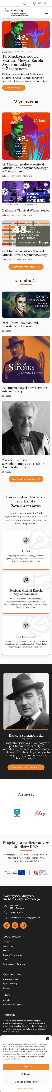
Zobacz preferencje (26, 1081)
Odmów (26, 1074)
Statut (6, 959)
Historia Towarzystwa (12, 955)
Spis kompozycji (10, 983)
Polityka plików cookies (25, 1088)
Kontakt (6, 1000)
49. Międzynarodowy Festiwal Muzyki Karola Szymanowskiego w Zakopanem (22, 63)
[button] (47, 1038)
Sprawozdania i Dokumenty (14, 964)
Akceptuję (26, 1066)
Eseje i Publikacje (10, 979)
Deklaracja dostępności (13, 1004)
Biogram (6, 988)
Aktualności (8, 941)
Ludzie (6, 950)
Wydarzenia (8, 946)
